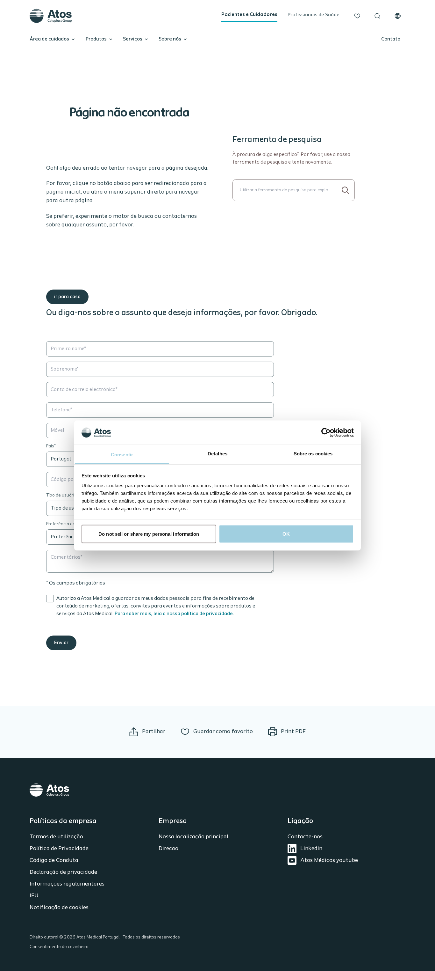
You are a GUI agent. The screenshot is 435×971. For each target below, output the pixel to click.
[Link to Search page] (377, 16)
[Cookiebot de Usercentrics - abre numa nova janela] (326, 432)
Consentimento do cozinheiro (59, 947)
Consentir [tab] (122, 454)
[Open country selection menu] (397, 16)
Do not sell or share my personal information (148, 533)
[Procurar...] (346, 190)
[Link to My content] (357, 16)
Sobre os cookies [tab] (313, 453)
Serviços (132, 39)
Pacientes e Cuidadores (249, 14)
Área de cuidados (49, 39)
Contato (390, 39)
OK (286, 533)
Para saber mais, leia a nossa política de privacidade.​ (174, 613)
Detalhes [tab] (217, 453)
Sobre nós (170, 39)
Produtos (96, 39)
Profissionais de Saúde (313, 15)
